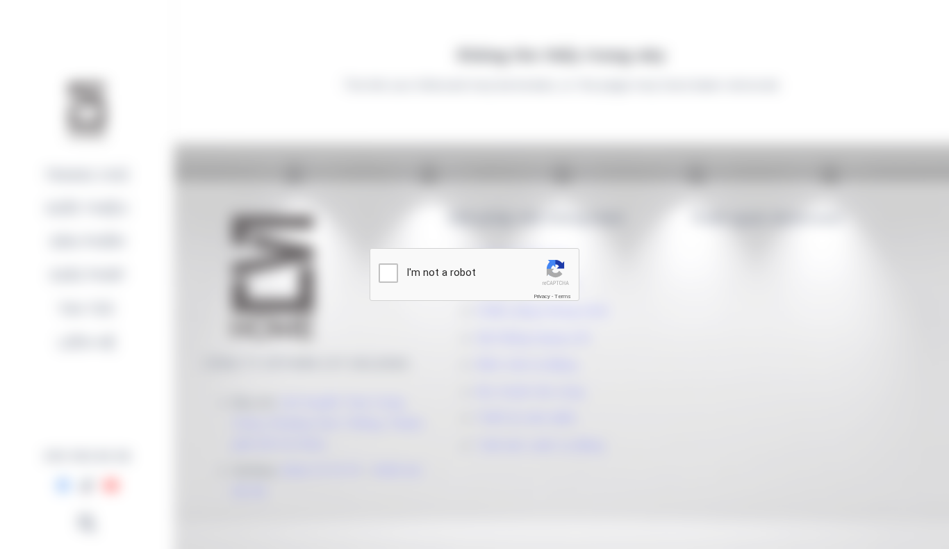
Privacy (542, 296)
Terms (562, 296)
